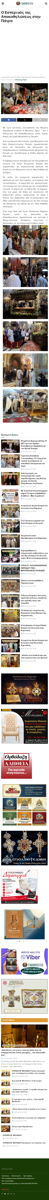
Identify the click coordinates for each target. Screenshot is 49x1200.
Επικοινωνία (16, 1176)
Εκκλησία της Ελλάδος (12, 77)
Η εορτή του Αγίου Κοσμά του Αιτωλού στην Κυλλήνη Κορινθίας (34, 643)
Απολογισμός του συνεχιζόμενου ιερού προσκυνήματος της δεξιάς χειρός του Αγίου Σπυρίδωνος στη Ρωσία (33, 478)
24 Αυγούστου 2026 (29, 661)
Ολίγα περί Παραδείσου (22, 1126)
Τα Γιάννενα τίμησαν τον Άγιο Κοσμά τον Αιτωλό (32, 521)
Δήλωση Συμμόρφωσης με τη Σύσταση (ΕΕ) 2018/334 (19, 1183)
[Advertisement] (24, 49)
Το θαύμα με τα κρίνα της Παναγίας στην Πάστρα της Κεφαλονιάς (33, 613)
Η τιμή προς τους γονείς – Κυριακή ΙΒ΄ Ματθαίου (28, 1100)
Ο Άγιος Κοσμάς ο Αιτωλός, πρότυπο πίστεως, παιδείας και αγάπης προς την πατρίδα (34, 599)
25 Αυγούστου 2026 (29, 499)
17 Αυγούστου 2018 (20, 1129)
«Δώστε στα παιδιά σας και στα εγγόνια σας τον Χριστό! (34, 656)
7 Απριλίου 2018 (7, 80)
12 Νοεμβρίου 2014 (11, 1138)
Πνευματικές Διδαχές (9, 581)
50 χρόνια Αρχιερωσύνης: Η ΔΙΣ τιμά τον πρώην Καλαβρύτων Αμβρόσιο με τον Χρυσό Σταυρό (34, 444)
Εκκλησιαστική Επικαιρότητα (33, 77)
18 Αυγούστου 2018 (20, 1121)
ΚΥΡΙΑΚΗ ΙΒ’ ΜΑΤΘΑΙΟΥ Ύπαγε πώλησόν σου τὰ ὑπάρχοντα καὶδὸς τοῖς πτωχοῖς (28, 1072)
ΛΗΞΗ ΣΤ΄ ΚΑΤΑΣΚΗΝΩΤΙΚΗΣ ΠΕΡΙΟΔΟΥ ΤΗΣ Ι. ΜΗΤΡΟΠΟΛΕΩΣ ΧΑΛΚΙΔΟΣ (34, 568)
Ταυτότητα (5, 1176)
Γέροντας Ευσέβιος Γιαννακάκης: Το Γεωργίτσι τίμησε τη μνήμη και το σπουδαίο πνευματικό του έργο (33, 460)
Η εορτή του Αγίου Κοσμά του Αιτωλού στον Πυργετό (34, 506)
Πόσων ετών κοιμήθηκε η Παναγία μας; (32, 581)
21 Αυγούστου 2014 (11, 1146)
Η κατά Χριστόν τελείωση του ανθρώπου (29, 1118)
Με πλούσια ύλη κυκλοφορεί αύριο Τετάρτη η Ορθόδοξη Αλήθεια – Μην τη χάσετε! (34, 493)
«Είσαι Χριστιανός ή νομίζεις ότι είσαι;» (29, 1109)
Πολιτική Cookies (8, 1181)
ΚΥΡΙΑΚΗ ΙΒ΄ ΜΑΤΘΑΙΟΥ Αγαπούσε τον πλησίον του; (24, 1143)
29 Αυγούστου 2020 (20, 1094)
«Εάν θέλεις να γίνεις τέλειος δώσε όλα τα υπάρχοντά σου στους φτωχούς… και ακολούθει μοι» (23, 1052)
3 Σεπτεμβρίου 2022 (9, 1058)
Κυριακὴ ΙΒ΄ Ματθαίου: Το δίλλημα (27, 1081)
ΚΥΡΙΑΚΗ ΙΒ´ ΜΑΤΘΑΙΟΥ (12, 1135)
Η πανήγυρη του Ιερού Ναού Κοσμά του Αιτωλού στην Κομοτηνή (33, 628)
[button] (17, 941)
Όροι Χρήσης (27, 1176)
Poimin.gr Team (21, 80)
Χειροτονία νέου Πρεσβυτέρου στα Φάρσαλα (34, 536)
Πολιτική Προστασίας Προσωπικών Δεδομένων (18, 1178)
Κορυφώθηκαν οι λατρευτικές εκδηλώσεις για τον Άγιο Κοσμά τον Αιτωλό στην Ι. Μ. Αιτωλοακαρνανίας (34, 554)
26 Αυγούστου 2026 (29, 451)
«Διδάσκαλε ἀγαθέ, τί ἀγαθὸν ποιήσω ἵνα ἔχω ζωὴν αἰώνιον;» (29, 1090)
